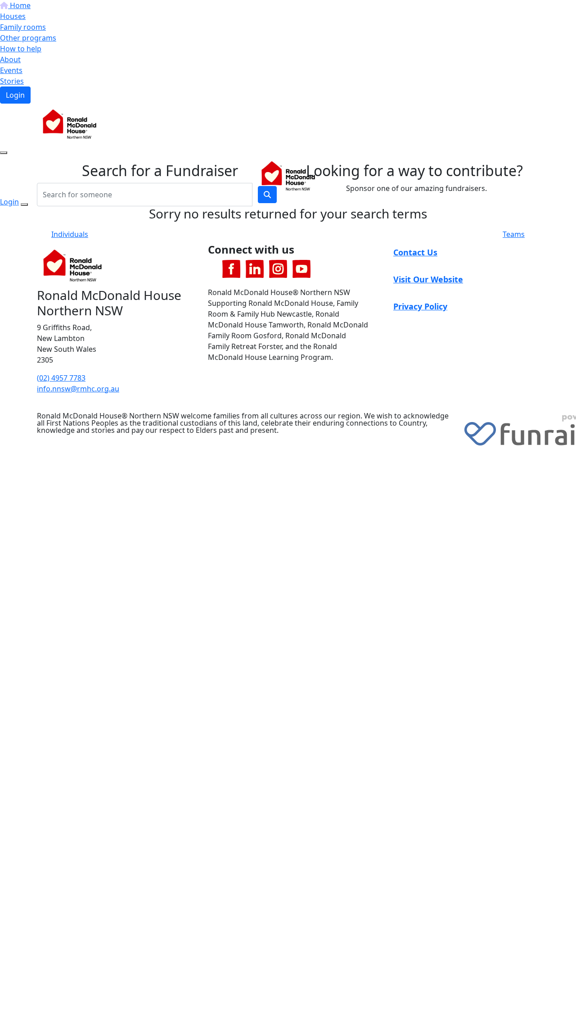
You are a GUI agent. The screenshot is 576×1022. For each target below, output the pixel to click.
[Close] (24, 204)
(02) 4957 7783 (61, 378)
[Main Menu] (3, 152)
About (10, 59)
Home (19, 5)
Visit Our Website (428, 279)
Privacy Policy (420, 306)
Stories (12, 81)
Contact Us (415, 252)
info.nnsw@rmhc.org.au (78, 389)
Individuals (69, 234)
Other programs (28, 38)
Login (15, 95)
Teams (514, 234)
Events (11, 70)
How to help (20, 49)
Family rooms (23, 27)
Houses (13, 16)
